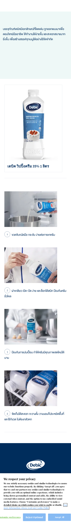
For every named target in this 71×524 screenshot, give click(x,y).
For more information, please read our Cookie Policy (35, 506)
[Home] (35, 465)
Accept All (59, 517)
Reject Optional (34, 517)
